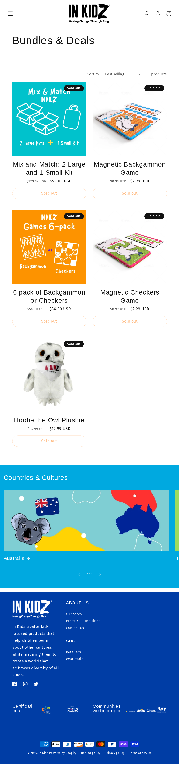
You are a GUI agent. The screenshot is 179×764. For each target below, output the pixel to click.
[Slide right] (100, 574)
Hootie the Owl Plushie (49, 420)
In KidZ (43, 753)
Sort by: (93, 74)
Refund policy (90, 753)
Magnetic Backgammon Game (130, 168)
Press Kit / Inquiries (83, 621)
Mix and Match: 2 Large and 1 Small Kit (49, 168)
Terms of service (140, 753)
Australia (14, 558)
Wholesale (74, 659)
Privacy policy (115, 753)
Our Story (74, 614)
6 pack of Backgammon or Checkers (49, 296)
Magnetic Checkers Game (129, 296)
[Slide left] (79, 574)
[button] (10, 13)
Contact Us (75, 628)
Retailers (73, 652)
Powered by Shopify (62, 753)
